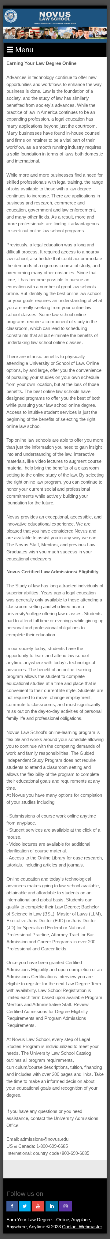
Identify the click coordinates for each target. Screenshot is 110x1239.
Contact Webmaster (82, 1226)
